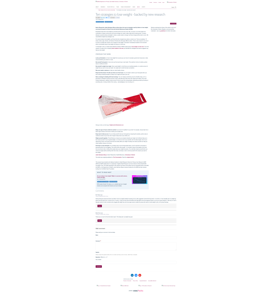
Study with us (110, 6)
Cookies (150, 2)
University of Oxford (130, 154)
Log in (163, 2)
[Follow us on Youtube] (139, 275)
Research (103, 6)
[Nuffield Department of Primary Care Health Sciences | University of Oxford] (112, 1)
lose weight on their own (138, 46)
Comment (98, 241)
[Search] (175, 7)
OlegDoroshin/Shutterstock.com (116, 125)
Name (97, 235)
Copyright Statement (143, 280)
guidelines (162, 31)
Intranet (159, 2)
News (134, 6)
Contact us (155, 2)
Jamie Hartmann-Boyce (101, 154)
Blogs (138, 6)
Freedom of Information (127, 280)
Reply (99, 206)
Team (117, 6)
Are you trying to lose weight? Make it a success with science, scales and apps (112, 176)
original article (130, 157)
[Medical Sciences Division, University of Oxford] (108, 278)
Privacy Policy (135, 280)
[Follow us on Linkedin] (132, 275)
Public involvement (126, 6)
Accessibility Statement (152, 280)
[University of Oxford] (170, 2)
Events (143, 6)
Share (98, 17)
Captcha (97, 252)
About (97, 6)
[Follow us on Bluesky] (136, 275)
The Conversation (117, 157)
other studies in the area (118, 48)
